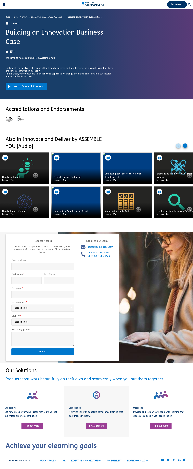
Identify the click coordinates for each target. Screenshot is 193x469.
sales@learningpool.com (100, 247)
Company (22, 288)
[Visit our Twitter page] (168, 460)
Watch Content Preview (28, 86)
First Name (23, 274)
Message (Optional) (21, 330)
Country (22, 316)
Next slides (186, 147)
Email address (25, 260)
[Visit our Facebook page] (174, 460)
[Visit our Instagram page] (185, 460)
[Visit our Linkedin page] (179, 460)
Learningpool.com (137, 461)
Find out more (32, 426)
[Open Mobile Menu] (4, 4)
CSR (64, 461)
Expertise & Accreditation (86, 461)
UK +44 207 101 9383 (99, 253)
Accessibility (114, 461)
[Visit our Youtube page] (163, 460)
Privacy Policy (48, 461)
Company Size (25, 302)
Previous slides (179, 147)
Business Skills (12, 17)
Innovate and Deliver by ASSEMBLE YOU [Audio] (43, 17)
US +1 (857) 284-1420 (99, 256)
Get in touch (177, 5)
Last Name (56, 274)
